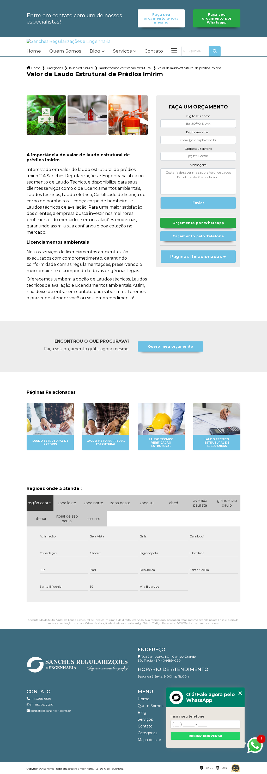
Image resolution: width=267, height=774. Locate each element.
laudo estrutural (81, 68)
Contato (153, 51)
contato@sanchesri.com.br (50, 711)
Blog (95, 51)
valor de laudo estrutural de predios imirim (189, 68)
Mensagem (198, 165)
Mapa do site (149, 739)
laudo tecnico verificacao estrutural (125, 68)
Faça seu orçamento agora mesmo (161, 18)
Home (34, 51)
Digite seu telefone (198, 149)
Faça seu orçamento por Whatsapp (217, 18)
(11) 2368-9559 (40, 699)
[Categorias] (174, 51)
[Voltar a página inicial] (69, 41)
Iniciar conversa (205, 736)
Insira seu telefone (187, 716)
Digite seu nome (198, 116)
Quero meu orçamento (170, 346)
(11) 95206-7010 (41, 705)
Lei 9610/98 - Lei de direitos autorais (195, 623)
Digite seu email (198, 132)
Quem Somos (65, 51)
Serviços (122, 51)
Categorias (55, 68)
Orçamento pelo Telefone (198, 236)
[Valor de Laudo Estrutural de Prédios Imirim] (46, 115)
